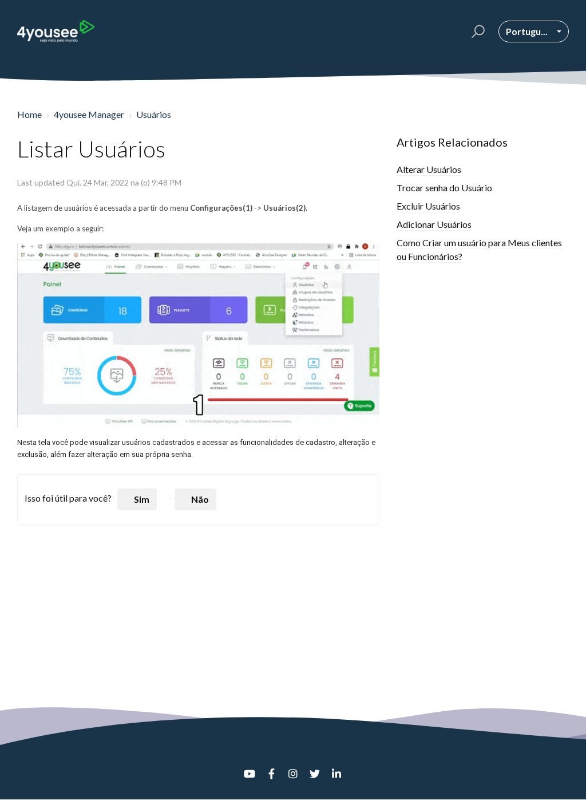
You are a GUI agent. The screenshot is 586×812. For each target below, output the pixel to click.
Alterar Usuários (429, 169)
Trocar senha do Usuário (444, 187)
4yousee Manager (89, 114)
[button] (476, 31)
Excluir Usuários (428, 205)
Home (29, 114)
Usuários (153, 114)
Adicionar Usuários (434, 224)
